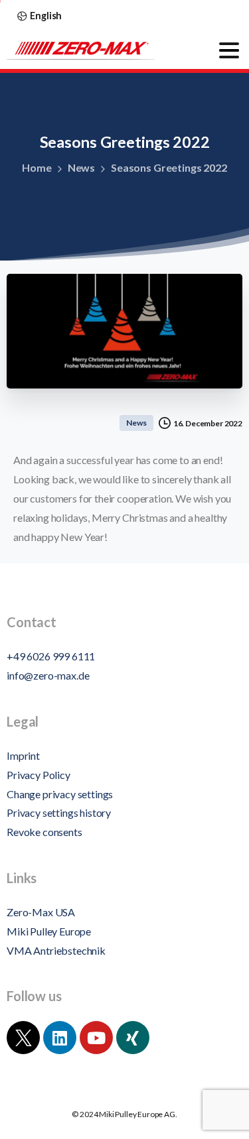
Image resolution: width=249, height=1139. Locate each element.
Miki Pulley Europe (49, 931)
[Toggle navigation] (229, 50)
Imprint (23, 755)
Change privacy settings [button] (60, 794)
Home (36, 167)
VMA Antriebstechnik (56, 950)
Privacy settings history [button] (59, 812)
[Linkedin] (59, 1037)
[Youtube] (96, 1037)
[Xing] (132, 1037)
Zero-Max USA (41, 912)
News (81, 167)
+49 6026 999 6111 (51, 656)
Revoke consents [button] (44, 831)
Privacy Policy (38, 774)
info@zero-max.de (48, 675)
